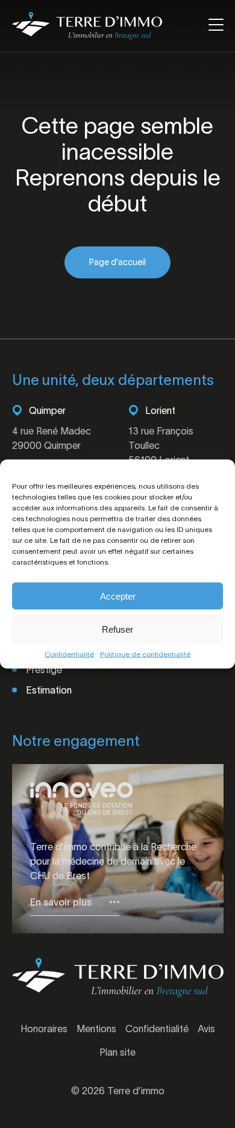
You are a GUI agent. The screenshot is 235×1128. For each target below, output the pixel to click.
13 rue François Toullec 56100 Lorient (160, 445)
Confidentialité (69, 654)
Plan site (117, 1052)
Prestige (44, 669)
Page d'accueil (117, 262)
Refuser (117, 629)
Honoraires (43, 1028)
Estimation (49, 690)
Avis (206, 1028)
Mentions (96, 1028)
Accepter (118, 596)
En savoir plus (61, 902)
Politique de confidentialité (145, 654)
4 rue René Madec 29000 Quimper (51, 438)
